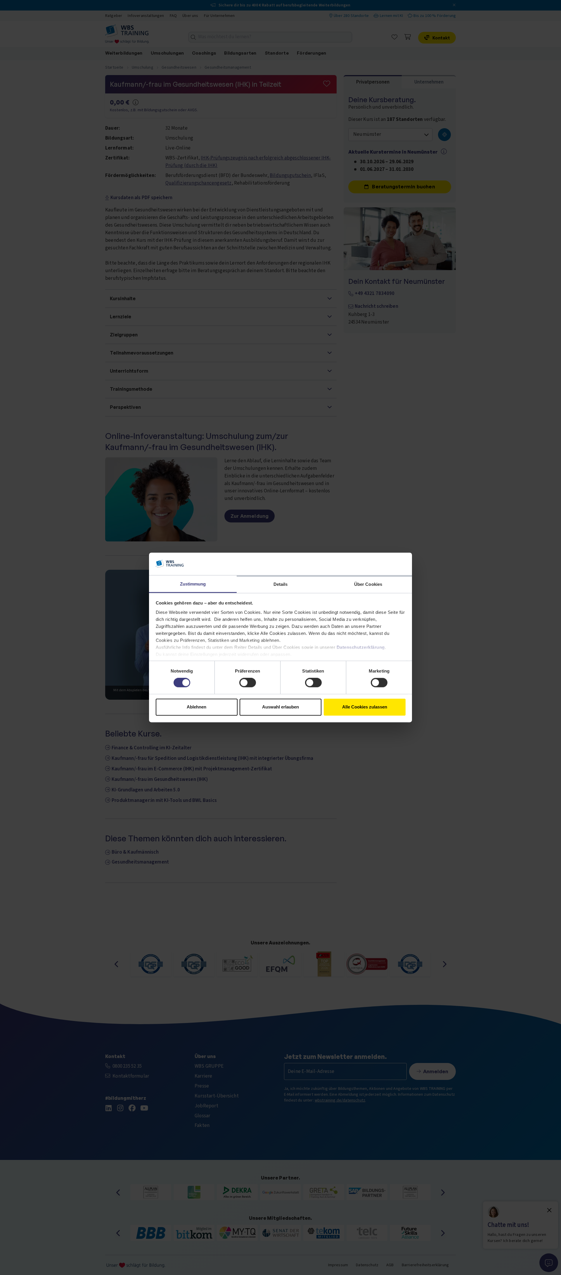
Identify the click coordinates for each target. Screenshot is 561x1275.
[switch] (247, 682)
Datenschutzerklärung (361, 647)
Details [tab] (280, 584)
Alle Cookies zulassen (364, 706)
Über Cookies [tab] (368, 584)
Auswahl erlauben (280, 706)
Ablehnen (196, 706)
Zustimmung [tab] (193, 583)
